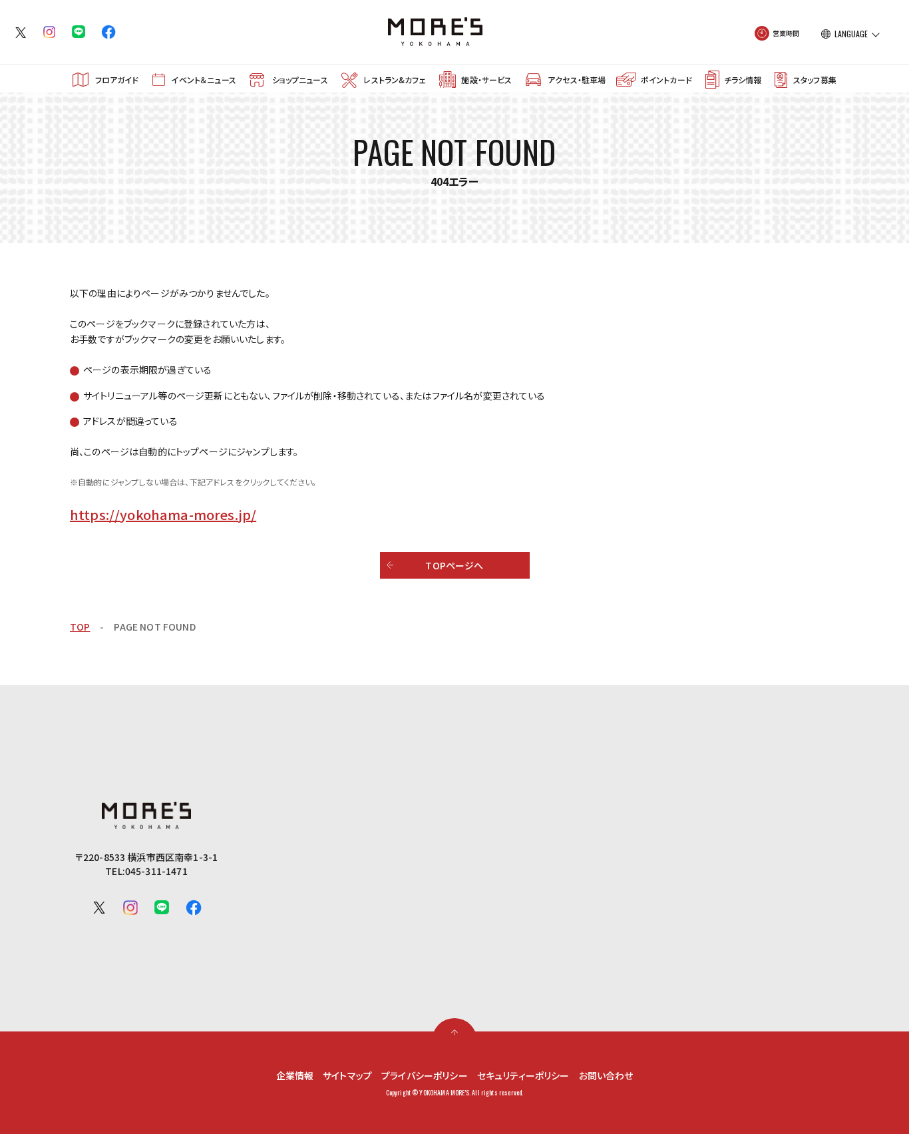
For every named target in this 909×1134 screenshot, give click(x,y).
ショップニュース (300, 79)
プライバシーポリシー (424, 1075)
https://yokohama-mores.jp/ (163, 514)
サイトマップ (347, 1075)
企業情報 (295, 1075)
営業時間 (786, 33)
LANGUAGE (851, 34)
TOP (80, 626)
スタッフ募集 (814, 79)
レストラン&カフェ (394, 79)
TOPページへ (454, 565)
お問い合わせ (606, 1075)
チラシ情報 (742, 79)
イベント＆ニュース (203, 79)
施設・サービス (486, 79)
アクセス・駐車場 (577, 79)
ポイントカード (666, 79)
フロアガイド (117, 79)
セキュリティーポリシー (523, 1075)
